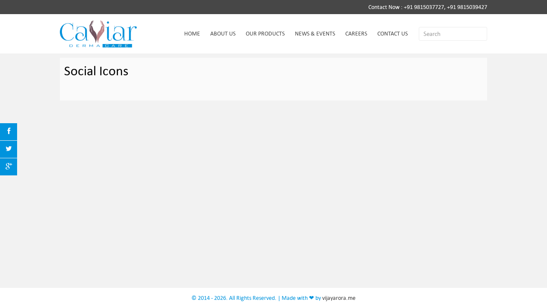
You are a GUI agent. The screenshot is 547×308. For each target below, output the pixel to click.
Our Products (265, 33)
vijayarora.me (339, 298)
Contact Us (392, 33)
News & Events (315, 33)
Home (192, 33)
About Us (222, 33)
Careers (356, 33)
